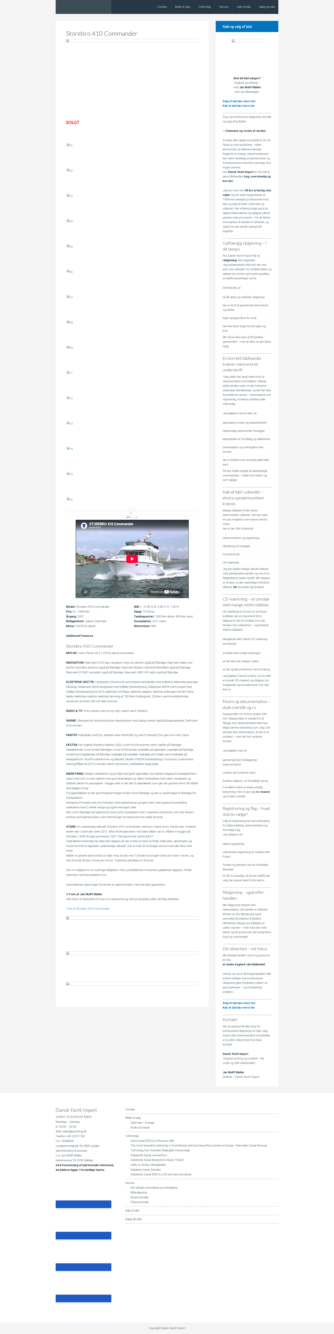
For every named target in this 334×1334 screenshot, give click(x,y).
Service (130, 1183)
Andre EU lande (140, 1127)
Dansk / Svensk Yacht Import (83, 7)
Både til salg (133, 1117)
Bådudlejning (138, 1192)
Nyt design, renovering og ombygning (153, 1187)
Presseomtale (139, 1202)
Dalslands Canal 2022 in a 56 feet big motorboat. (161, 1174)
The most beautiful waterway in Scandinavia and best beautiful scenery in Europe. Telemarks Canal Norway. (199, 1145)
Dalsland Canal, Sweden (145, 1169)
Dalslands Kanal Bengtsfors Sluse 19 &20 (156, 1160)
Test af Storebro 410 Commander (87, 908)
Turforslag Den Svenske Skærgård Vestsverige (160, 1150)
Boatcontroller (139, 1197)
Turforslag (131, 1136)
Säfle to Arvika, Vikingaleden (148, 1164)
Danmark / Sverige (142, 1122)
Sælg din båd (133, 1219)
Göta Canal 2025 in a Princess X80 (152, 1140)
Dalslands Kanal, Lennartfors (148, 1155)
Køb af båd (132, 1210)
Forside (130, 1109)
